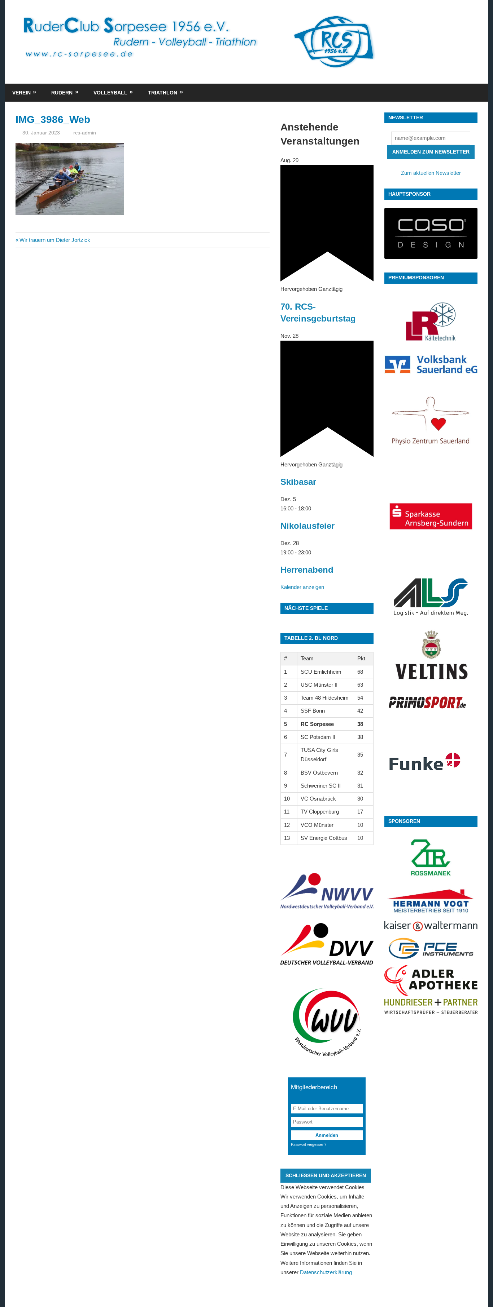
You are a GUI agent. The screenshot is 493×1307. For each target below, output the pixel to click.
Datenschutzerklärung (326, 1272)
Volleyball (110, 93)
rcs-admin (84, 133)
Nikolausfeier (307, 526)
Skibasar (298, 482)
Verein (21, 93)
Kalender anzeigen (302, 587)
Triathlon (162, 93)
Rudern (62, 93)
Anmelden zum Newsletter (431, 152)
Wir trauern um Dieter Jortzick (54, 240)
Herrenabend (306, 570)
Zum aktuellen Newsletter (431, 173)
